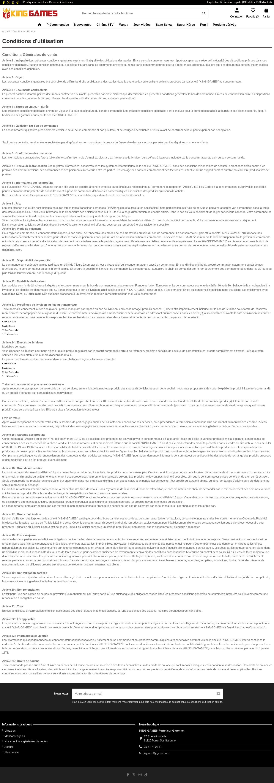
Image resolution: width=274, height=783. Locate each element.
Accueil (8, 746)
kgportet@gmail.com (156, 753)
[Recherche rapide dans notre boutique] (204, 13)
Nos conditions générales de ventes (26, 741)
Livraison (9, 730)
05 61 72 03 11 (153, 746)
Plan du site (11, 752)
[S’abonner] (218, 694)
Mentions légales (14, 736)
